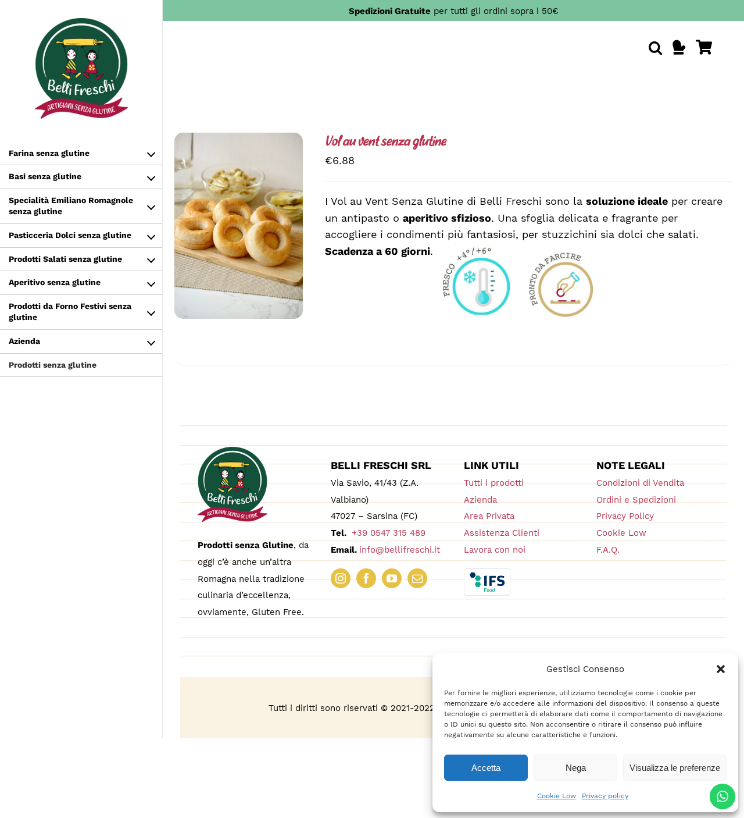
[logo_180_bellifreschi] (232, 452)
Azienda (480, 500)
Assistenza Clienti (501, 533)
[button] (721, 669)
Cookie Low (556, 796)
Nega (576, 768)
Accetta (485, 768)
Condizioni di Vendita (640, 483)
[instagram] (340, 578)
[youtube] (392, 578)
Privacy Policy (625, 516)
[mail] (417, 578)
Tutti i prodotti (494, 483)
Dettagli (247, 234)
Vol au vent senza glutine (385, 142)
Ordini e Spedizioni (636, 500)
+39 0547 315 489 (387, 533)
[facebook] (366, 578)
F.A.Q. (608, 550)
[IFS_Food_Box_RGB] (487, 573)
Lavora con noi (494, 550)
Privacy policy (605, 796)
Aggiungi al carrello (238, 222)
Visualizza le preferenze (674, 768)
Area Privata (489, 516)
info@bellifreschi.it (399, 550)
